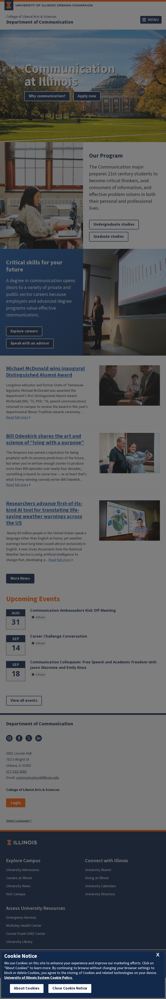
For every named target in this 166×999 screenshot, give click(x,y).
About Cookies (26, 988)
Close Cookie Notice (69, 988)
